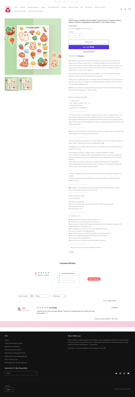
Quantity (71, 32)
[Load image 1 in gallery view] (11, 83)
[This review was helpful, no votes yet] (112, 319)
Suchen (7, 340)
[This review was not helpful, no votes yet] (115, 319)
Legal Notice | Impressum (12, 346)
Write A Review (94, 279)
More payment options (88, 51)
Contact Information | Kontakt (14, 343)
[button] (34, 7)
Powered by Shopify (126, 389)
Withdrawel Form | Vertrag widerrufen (16, 362)
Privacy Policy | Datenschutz (13, 350)
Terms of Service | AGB (11, 359)
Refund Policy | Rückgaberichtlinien (15, 353)
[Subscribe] (36, 373)
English (8, 389)
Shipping (78, 28)
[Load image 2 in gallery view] (25, 83)
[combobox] (42, 296)
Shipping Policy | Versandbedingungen (16, 356)
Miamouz (119, 389)
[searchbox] (23, 296)
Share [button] (72, 252)
